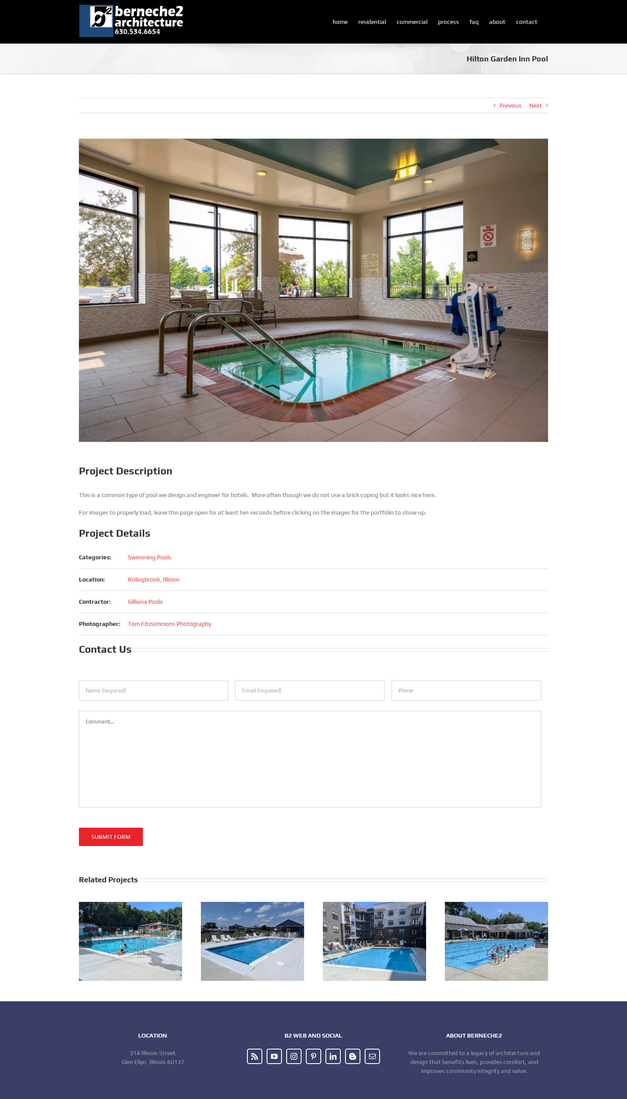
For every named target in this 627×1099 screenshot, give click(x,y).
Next (535, 105)
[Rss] (254, 1056)
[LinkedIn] (333, 1056)
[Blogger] (352, 1056)
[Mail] (372, 1056)
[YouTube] (274, 1056)
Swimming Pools (149, 557)
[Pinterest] (313, 1056)
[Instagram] (294, 1056)
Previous (510, 105)
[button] (85, 941)
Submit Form (111, 836)
